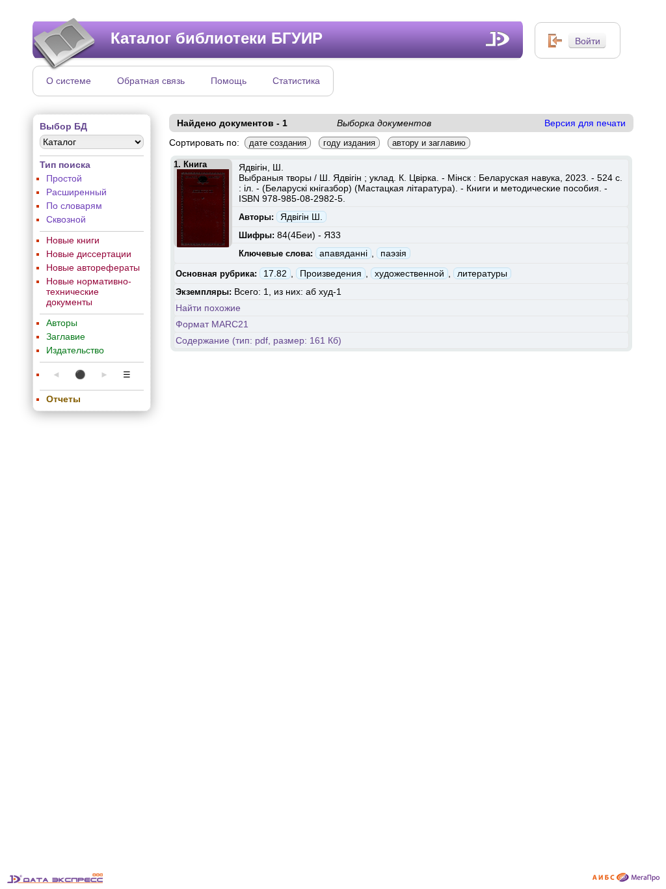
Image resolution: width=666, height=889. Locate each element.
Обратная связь (151, 80)
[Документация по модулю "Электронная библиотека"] (498, 38)
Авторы (61, 323)
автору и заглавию (429, 143)
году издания (349, 143)
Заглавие (65, 336)
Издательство (75, 350)
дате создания (277, 143)
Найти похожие (208, 308)
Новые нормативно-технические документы (88, 291)
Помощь (228, 80)
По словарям (74, 205)
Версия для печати (585, 123)
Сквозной (66, 219)
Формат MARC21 (212, 324)
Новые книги (73, 240)
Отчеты (63, 399)
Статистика (296, 80)
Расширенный (76, 192)
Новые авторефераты (93, 267)
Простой (64, 178)
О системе (68, 80)
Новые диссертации (88, 254)
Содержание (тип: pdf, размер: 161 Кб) (258, 340)
